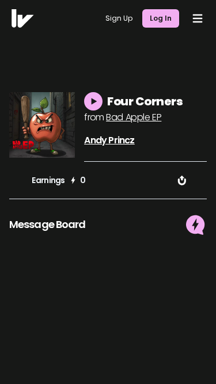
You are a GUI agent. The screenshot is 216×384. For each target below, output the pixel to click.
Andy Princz (109, 140)
